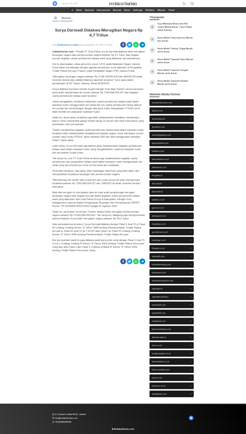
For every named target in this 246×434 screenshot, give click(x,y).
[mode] (184, 3)
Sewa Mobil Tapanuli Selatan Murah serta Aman (172, 82)
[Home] (72, 10)
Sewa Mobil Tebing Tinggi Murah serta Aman (175, 50)
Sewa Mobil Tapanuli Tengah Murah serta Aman (172, 72)
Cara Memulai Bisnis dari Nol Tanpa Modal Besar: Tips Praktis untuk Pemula (174, 26)
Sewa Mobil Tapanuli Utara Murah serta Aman (175, 61)
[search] (192, 3)
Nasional (66, 18)
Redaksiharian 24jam (68, 45)
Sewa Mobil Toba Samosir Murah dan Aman (175, 39)
